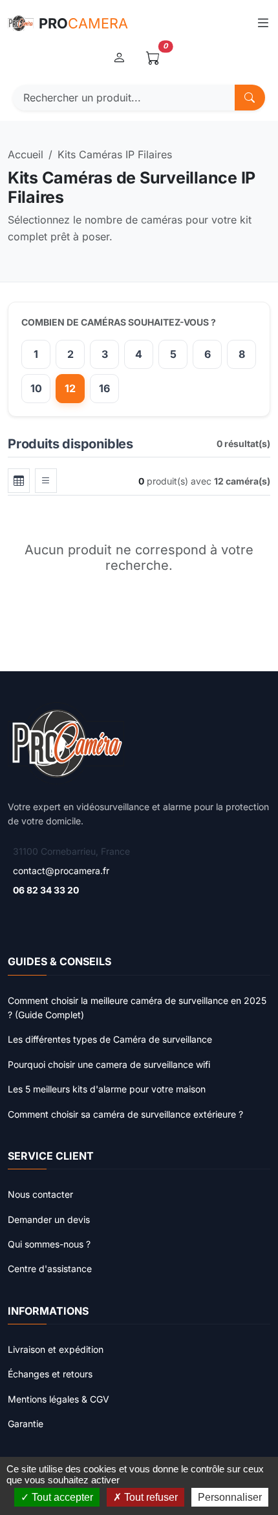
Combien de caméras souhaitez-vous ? (118, 322)
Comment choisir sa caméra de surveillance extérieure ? (125, 1114)
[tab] (19, 480)
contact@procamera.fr (61, 870)
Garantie (25, 1423)
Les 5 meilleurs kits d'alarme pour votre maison (107, 1088)
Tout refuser (150, 1497)
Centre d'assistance (50, 1268)
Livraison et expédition (55, 1349)
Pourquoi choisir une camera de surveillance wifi (109, 1064)
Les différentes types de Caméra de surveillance (110, 1039)
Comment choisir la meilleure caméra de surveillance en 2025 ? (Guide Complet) (137, 1007)
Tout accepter (61, 1497)
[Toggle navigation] (262, 23)
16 (104, 388)
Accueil (25, 154)
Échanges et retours (50, 1373)
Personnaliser (230, 1497)
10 (36, 388)
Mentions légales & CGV (58, 1399)
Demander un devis (49, 1219)
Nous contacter (40, 1194)
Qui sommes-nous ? (49, 1243)
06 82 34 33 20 (46, 889)
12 (70, 388)
